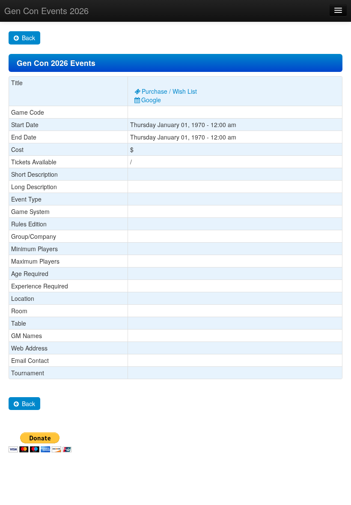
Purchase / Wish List (169, 91)
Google (151, 99)
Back (27, 37)
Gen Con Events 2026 (46, 10)
